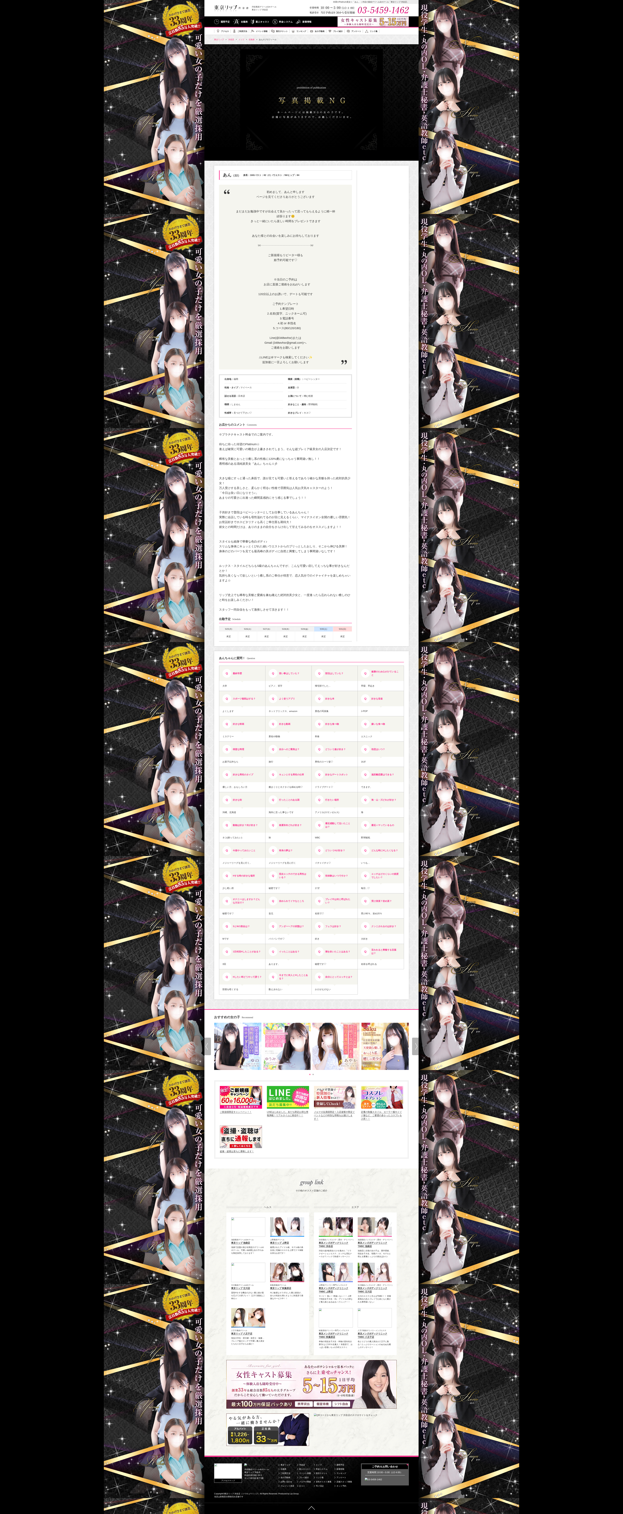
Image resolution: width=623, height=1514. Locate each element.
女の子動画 (319, 31)
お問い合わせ (286, 1482)
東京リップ (285, 1465)
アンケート (356, 31)
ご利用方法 (242, 31)
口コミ (302, 1486)
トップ (319, 1465)
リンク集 (374, 31)
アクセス (225, 31)
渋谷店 (302, 1465)
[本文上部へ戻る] (311, 1508)
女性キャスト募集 (323, 1482)
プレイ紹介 (338, 31)
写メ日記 (320, 1486)
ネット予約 (341, 1486)
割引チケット (282, 31)
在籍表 (244, 21)
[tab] (310, 1074)
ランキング (301, 31)
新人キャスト (262, 21)
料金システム (286, 21)
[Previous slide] (207, 1046)
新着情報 (307, 21)
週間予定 (225, 21)
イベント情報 (262, 31)
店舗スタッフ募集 (344, 1482)
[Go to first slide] (415, 1046)
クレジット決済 (287, 1486)
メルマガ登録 (305, 1482)
